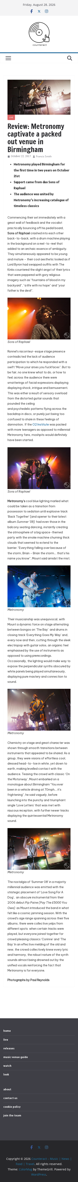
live (11, 117)
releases (8, 1048)
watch (7, 1066)
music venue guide (15, 1057)
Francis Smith (44, 156)
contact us (10, 1098)
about (7, 1089)
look (6, 1074)
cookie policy (12, 1107)
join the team (12, 1115)
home (7, 1031)
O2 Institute (40, 424)
